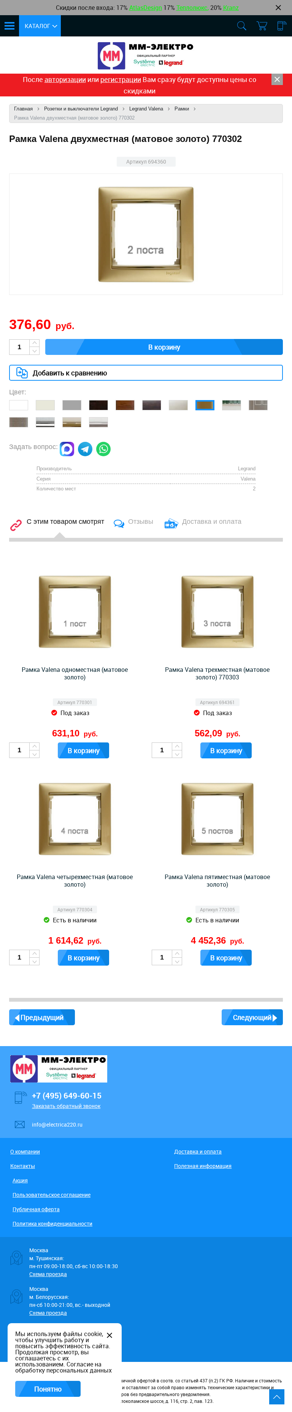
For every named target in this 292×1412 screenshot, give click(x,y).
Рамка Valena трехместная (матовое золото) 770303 (217, 673)
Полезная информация (203, 1165)
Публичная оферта (36, 1209)
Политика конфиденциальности (52, 1223)
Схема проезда (48, 1274)
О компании (25, 1151)
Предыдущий (42, 1017)
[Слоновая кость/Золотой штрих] (71, 422)
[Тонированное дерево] (125, 405)
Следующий (252, 1017)
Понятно (48, 1388)
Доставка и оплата (198, 1151)
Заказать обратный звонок (66, 1105)
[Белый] (18, 405)
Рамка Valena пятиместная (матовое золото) (217, 880)
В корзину (164, 346)
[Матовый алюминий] (18, 422)
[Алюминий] (71, 405)
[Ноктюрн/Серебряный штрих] (98, 405)
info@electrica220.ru (57, 1124)
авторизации (65, 79)
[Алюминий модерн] (258, 405)
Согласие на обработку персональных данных (63, 1367)
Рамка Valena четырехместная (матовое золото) (75, 880)
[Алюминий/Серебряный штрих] (45, 422)
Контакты (22, 1165)
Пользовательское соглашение (51, 1194)
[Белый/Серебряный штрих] (98, 422)
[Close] (277, 79)
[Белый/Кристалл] (231, 405)
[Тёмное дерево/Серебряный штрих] (151, 405)
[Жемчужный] (178, 405)
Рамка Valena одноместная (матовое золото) (75, 673)
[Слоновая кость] (45, 405)
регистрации (120, 79)
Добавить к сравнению (70, 372)
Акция (20, 1180)
